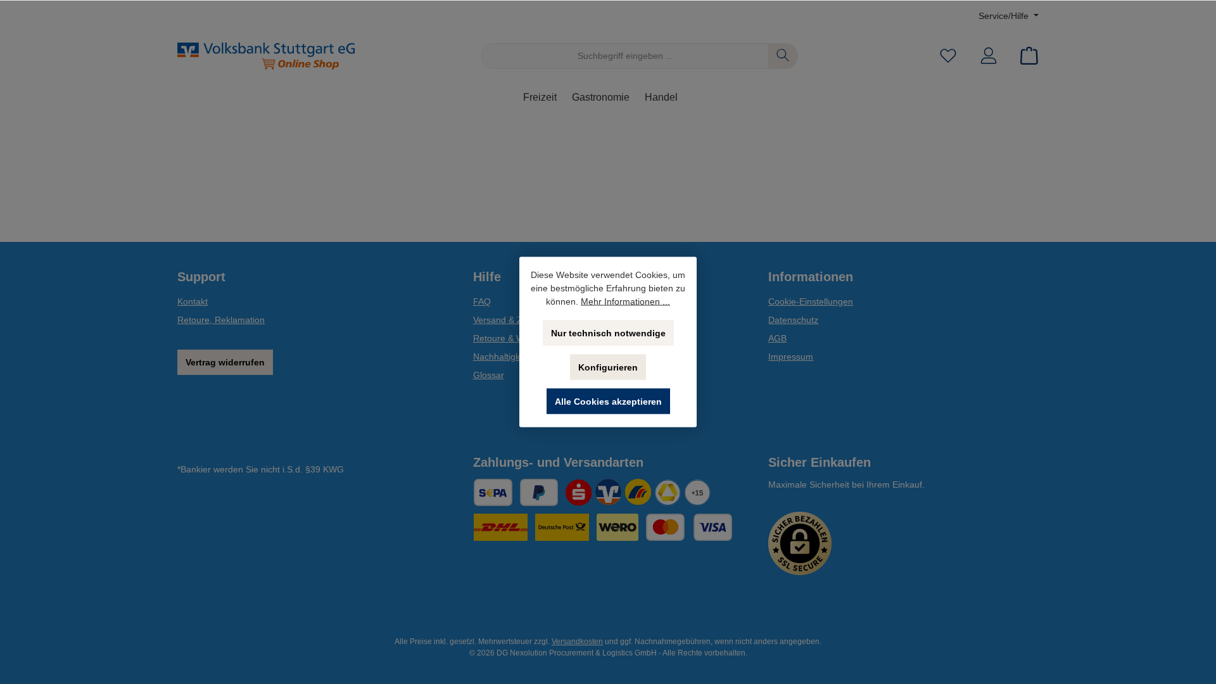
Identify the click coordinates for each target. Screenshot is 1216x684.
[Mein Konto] (989, 56)
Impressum (790, 357)
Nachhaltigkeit (501, 357)
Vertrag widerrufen (225, 362)
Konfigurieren (608, 367)
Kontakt (192, 301)
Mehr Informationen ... (625, 301)
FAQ (482, 301)
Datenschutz (793, 320)
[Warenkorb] (1025, 56)
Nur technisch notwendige (608, 333)
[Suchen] (783, 56)
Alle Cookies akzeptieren (608, 401)
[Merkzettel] (948, 56)
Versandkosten (577, 641)
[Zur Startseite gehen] (266, 56)
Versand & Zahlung (511, 320)
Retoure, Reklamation (221, 320)
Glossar (488, 375)
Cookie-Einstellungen (810, 301)
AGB (777, 338)
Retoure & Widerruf (511, 338)
